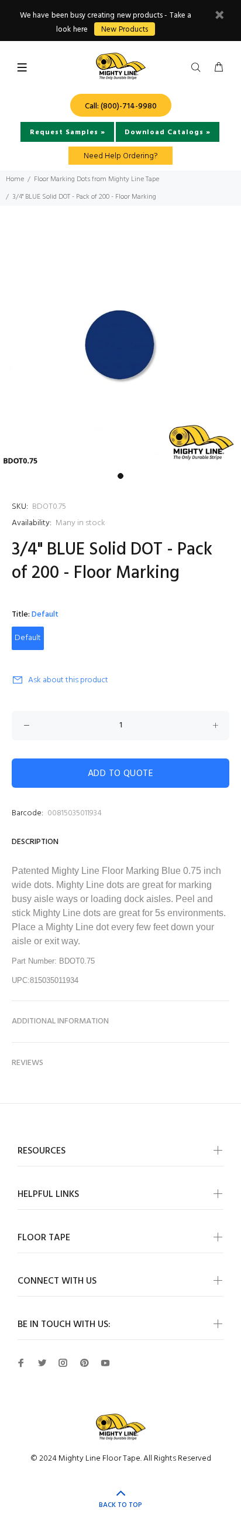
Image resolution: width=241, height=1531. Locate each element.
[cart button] (218, 68)
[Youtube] (105, 1362)
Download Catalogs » (168, 132)
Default (28, 638)
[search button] (198, 68)
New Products (124, 29)
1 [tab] (120, 476)
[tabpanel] (120, 346)
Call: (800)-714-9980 (121, 106)
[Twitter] (42, 1362)
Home (15, 179)
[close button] (219, 17)
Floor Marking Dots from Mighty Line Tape (96, 179)
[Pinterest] (84, 1362)
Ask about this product (68, 680)
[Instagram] (63, 1362)
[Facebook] (21, 1362)
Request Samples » (67, 132)
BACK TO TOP (120, 1505)
